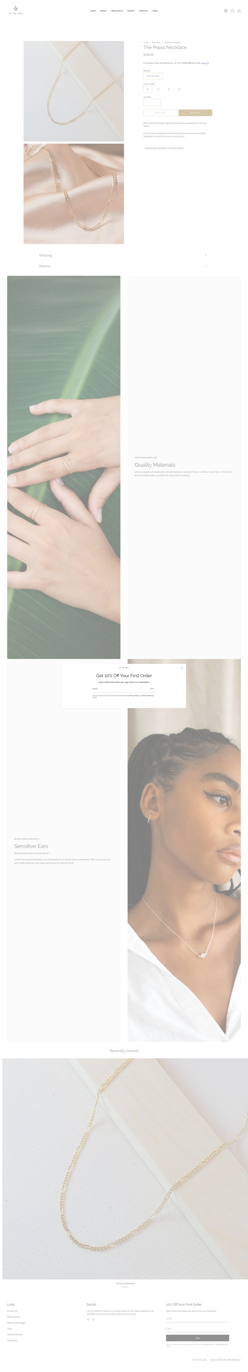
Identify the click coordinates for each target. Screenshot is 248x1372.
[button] (93, 11)
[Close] (181, 668)
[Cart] (239, 11)
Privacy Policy (134, 695)
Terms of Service (148, 695)
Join (152, 689)
